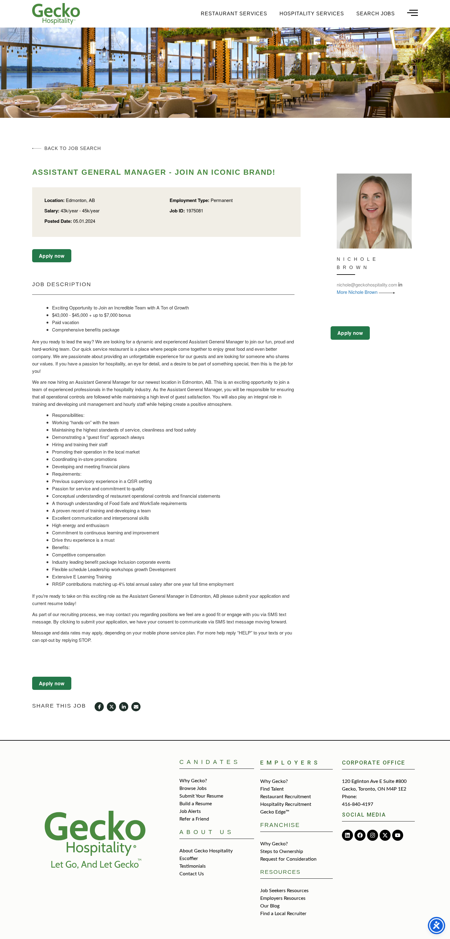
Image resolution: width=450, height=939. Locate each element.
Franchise (280, 825)
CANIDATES (210, 762)
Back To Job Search (72, 148)
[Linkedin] (347, 835)
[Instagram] (372, 835)
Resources (280, 872)
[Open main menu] (412, 12)
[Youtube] (397, 835)
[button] (51, 255)
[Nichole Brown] (374, 210)
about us (206, 832)
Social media (364, 814)
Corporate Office (373, 762)
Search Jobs (375, 13)
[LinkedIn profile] (400, 284)
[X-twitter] (385, 835)
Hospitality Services (311, 13)
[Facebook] (360, 835)
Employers (290, 762)
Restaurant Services (234, 13)
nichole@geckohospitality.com (367, 284)
